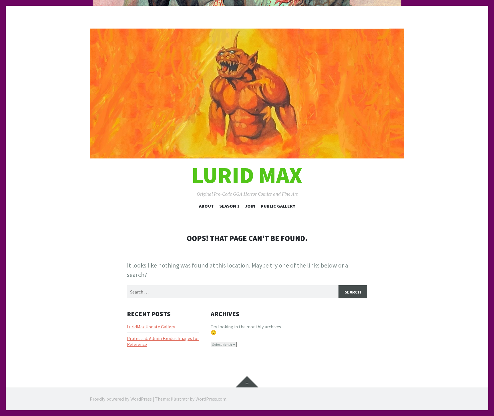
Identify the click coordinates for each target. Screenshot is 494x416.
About (206, 206)
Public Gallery (278, 206)
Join (250, 206)
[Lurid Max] (247, 93)
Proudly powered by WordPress (121, 399)
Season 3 (229, 206)
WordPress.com (211, 399)
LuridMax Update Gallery (151, 326)
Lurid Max (247, 175)
